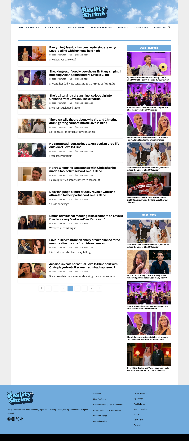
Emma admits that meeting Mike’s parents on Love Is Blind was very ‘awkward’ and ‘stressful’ (86, 217)
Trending (159, 27)
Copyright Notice (100, 421)
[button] (169, 27)
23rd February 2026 (62, 55)
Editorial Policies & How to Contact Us (108, 405)
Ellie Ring (82, 55)
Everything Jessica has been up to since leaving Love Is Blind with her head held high (82, 49)
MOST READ (149, 215)
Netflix (123, 27)
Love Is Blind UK (28, 27)
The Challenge (75, 27)
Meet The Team (99, 399)
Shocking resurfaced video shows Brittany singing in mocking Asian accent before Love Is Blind (85, 73)
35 (91, 288)
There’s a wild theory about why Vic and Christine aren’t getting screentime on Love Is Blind (83, 121)
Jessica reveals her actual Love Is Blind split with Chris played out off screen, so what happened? (83, 265)
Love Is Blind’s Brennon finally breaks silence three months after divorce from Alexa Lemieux (84, 241)
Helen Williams (85, 103)
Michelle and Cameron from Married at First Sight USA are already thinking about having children (147, 200)
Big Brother (52, 27)
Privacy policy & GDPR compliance (107, 410)
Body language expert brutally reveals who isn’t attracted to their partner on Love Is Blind (82, 193)
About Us (97, 394)
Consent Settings (100, 416)
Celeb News (141, 27)
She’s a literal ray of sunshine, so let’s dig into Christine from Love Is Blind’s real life (80, 97)
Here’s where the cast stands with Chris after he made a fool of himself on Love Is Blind (82, 169)
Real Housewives (101, 27)
